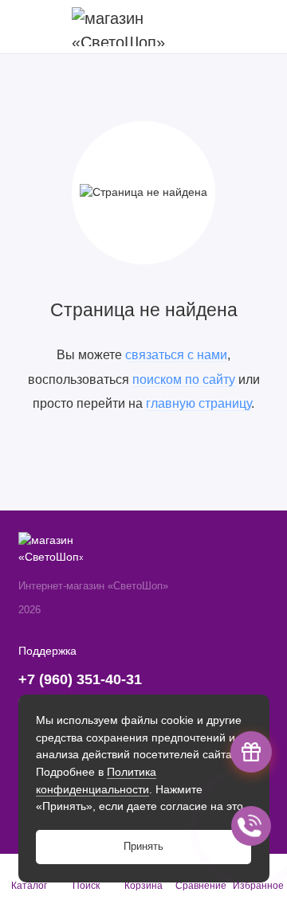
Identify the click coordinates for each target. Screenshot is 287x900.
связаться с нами (176, 354)
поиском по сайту (183, 379)
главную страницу (198, 403)
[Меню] (27, 26)
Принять (143, 846)
